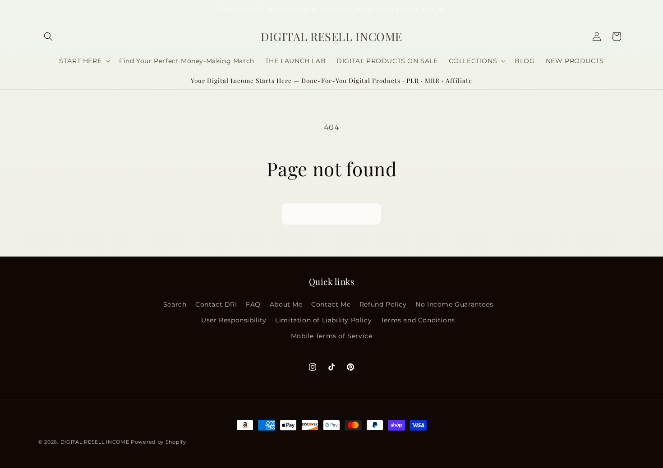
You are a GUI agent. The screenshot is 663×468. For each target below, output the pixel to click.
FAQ (253, 304)
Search (175, 304)
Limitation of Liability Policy (323, 320)
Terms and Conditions (418, 320)
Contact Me (330, 304)
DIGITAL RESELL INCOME (94, 442)
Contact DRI (216, 304)
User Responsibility (233, 320)
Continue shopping (331, 214)
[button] (48, 36)
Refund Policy (383, 304)
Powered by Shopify (158, 442)
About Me (286, 304)
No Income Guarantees (454, 304)
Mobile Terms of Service (332, 335)
